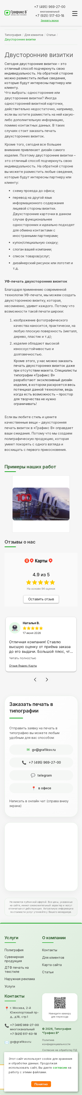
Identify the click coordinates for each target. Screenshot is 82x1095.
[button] (35, 679)
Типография (13, 35)
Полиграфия (14, 950)
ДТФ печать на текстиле (17, 969)
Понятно (41, 1084)
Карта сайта (52, 965)
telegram (45, 775)
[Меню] (74, 13)
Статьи (51, 35)
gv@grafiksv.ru (44, 750)
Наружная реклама (20, 979)
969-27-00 (49, 7)
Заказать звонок (50, 20)
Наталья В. (31, 623)
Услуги (10, 986)
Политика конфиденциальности (56, 1042)
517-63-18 (49, 15)
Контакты (49, 950)
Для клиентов (33, 35)
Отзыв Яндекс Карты (23, 665)
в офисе (44, 788)
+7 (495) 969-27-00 (45, 762)
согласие (60, 1067)
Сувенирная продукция (14, 959)
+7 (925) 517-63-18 (23, 1033)
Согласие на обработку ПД (59, 1050)
